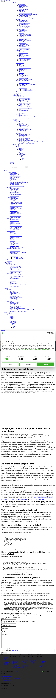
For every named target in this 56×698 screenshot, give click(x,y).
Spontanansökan (17, 667)
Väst (22, 158)
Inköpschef (21, 76)
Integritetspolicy (22, 130)
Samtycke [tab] (9, 336)
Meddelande (4, 634)
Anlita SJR (18, 145)
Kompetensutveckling (24, 118)
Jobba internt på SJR (24, 104)
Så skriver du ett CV (23, 115)
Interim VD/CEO (22, 41)
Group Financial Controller (25, 40)
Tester (20, 109)
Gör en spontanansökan (24, 99)
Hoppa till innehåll (5, 0)
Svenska (12, 163)
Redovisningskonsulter (24, 23)
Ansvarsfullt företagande (24, 134)
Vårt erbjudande (20, 91)
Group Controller (23, 39)
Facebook (3, 618)
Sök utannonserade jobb (24, 98)
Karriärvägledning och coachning (27, 84)
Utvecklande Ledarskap (24, 83)
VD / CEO (21, 64)
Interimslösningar (23, 30)
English (12, 162)
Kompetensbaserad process (25, 108)
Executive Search (20, 63)
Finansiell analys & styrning (25, 13)
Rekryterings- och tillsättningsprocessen (28, 106)
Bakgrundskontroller (23, 110)
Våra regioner (22, 154)
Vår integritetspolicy (6, 676)
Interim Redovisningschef (25, 35)
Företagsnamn (4, 628)
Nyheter (15, 119)
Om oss (15, 120)
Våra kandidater (22, 136)
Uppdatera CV (22, 100)
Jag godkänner (12, 650)
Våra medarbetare (23, 124)
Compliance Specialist (24, 45)
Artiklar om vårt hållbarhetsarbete (27, 143)
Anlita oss (18, 93)
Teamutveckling (22, 85)
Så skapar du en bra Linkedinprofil (27, 116)
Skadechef (21, 73)
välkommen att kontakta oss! (39, 499)
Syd (22, 159)
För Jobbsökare (17, 95)
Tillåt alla (46, 364)
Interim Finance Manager (25, 34)
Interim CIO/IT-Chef (23, 44)
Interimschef (21, 31)
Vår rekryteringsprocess (24, 61)
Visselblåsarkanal (6, 680)
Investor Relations (23, 131)
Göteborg (21, 149)
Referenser (21, 111)
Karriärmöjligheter (20, 96)
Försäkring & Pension (24, 6)
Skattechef (21, 70)
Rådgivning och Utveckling (22, 80)
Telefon (3, 631)
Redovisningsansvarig (24, 69)
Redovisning (22, 11)
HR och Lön (21, 56)
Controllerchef (22, 36)
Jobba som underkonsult (24, 103)
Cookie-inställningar (7, 678)
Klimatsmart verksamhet (24, 138)
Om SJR (18, 121)
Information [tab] (28, 336)
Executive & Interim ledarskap (26, 18)
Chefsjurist (21, 71)
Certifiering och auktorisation (25, 129)
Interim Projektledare (24, 49)
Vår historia (21, 123)
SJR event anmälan (23, 128)
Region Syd (42, 666)
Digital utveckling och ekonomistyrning (28, 14)
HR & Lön (21, 25)
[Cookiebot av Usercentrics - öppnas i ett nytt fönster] (48, 333)
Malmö (20, 150)
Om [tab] (46, 336)
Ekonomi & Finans (23, 20)
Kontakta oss (16, 144)
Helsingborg (22, 153)
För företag (15, 2)
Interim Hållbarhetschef (24, 48)
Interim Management (21, 29)
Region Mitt (43, 661)
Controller (21, 54)
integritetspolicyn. (15, 650)
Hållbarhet (18, 133)
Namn (6, 622)
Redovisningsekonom (24, 55)
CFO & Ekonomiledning (24, 8)
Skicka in (4, 652)
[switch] (21, 359)
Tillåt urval (28, 364)
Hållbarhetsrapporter (24, 139)
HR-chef (21, 74)
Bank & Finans (22, 5)
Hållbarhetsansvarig (23, 75)
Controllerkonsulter (23, 21)
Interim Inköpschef (23, 46)
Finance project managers (25, 15)
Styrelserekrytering (23, 78)
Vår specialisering (20, 4)
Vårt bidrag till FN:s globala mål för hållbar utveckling (31, 142)
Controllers (21, 10)
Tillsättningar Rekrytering (27, 90)
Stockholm (21, 148)
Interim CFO (21, 33)
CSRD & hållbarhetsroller (25, 58)
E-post (6, 625)
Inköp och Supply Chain (24, 26)
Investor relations (6, 664)
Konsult (18, 19)
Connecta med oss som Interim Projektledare (13, 460)
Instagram (17, 675)
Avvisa (10, 364)
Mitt (22, 156)
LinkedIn (17, 671)
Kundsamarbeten (23, 88)
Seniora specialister (23, 9)
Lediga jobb (16, 94)
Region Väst (42, 663)
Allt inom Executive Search (25, 79)
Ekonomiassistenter (23, 16)
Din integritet (22, 113)
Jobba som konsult (23, 101)
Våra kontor (18, 146)
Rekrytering (18, 50)
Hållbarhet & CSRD (23, 28)
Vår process (19, 105)
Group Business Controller (25, 38)
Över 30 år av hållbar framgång (26, 140)
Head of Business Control (25, 68)
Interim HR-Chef (22, 43)
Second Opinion (22, 81)
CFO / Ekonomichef (23, 65)
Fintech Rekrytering (23, 60)
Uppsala (21, 152)
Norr (22, 155)
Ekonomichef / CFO (23, 53)
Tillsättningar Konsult (26, 89)
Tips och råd (19, 114)
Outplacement (22, 86)
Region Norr (42, 659)
